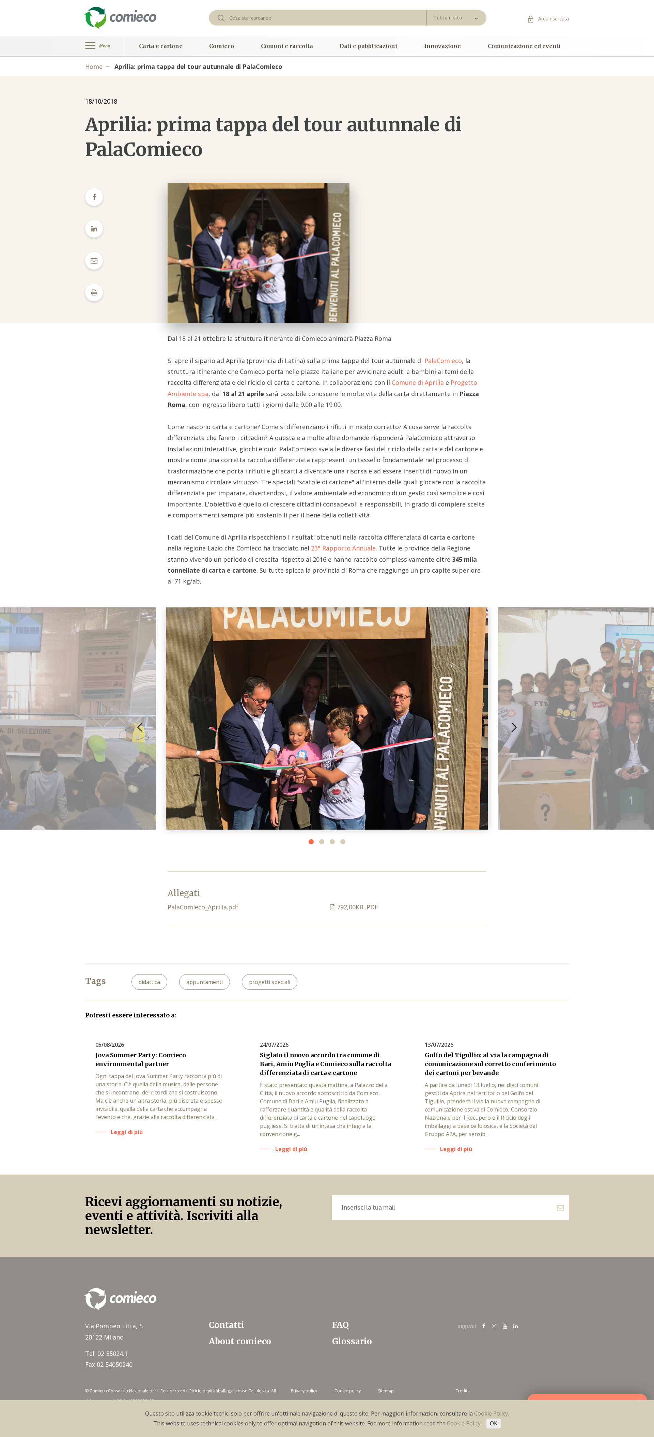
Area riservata (553, 18)
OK (493, 1423)
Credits (462, 1391)
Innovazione (442, 46)
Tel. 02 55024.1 (106, 1353)
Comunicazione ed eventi (524, 46)
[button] (514, 727)
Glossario (352, 1341)
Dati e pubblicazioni (368, 46)
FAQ (340, 1325)
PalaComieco (443, 361)
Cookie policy (347, 1391)
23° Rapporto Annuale (343, 548)
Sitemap (386, 1391)
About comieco (240, 1341)
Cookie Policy (491, 1413)
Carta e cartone (161, 46)
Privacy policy (304, 1391)
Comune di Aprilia (418, 382)
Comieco (221, 46)
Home (94, 66)
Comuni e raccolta (287, 46)
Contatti (226, 1325)
